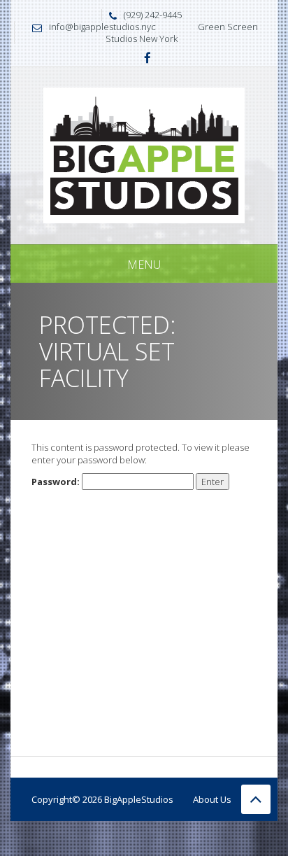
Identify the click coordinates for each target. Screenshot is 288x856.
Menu (144, 264)
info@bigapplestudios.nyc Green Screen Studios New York (153, 32)
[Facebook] (147, 59)
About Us (212, 799)
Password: (56, 481)
